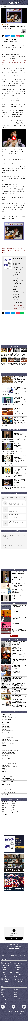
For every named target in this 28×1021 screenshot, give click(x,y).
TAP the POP (5, 814)
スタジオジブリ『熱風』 (9, 782)
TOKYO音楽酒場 (8, 779)
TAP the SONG (9, 733)
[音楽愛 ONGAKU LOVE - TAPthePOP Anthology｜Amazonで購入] (14, 844)
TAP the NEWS (10, 740)
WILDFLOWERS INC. (10, 1011)
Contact (5, 955)
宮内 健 (4, 809)
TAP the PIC (8, 795)
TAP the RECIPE (6, 789)
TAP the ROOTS (8, 730)
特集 (10, 951)
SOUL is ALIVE (7, 785)
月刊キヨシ (8, 743)
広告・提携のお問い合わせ (18, 955)
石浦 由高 (14, 801)
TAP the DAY (7, 756)
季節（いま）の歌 (8, 772)
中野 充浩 (14, 807)
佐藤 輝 (20, 32)
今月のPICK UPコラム (7, 714)
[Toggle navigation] (25, 3)
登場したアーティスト (20, 951)
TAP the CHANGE (8, 720)
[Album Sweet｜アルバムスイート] (14, 863)
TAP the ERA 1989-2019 (8, 753)
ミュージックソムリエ (9, 792)
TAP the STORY (7, 736)
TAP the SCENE (8, 723)
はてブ (13, 36)
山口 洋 (13, 809)
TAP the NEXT (9, 717)
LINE (22, 36)
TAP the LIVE (7, 776)
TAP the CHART (8, 759)
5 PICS (10, 749)
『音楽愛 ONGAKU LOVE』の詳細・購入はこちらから (18, 307)
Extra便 (8, 746)
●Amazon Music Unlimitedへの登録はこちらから (13, 248)
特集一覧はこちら (14, 635)
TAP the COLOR (7, 727)
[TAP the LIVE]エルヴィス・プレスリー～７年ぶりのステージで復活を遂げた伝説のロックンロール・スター (14, 62)
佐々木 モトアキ (16, 803)
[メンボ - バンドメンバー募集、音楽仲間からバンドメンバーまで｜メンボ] (14, 882)
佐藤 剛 (4, 805)
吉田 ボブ (4, 811)
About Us (4, 951)
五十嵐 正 (4, 801)
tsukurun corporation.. (18, 1013)
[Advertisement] (14, 329)
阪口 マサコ (5, 803)
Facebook (8, 36)
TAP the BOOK (9, 766)
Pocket (17, 36)
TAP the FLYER (9, 762)
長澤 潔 (4, 807)
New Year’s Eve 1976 (7, 244)
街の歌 (8, 769)
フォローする (14, 938)
